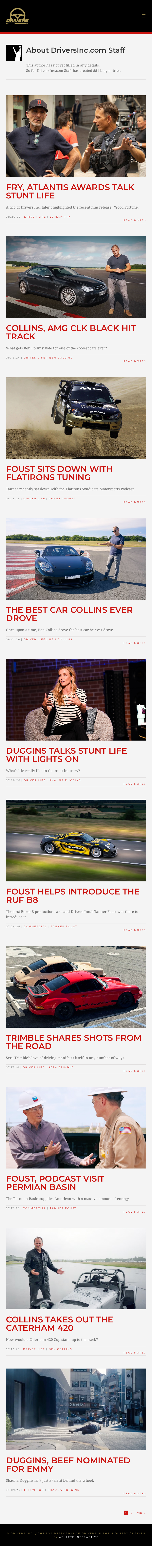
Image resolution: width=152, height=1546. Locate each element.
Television (34, 1489)
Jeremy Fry (60, 216)
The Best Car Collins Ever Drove (69, 614)
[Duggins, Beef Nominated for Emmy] (76, 1409)
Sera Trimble (61, 1067)
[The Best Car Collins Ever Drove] (76, 559)
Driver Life (35, 216)
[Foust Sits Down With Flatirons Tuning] (76, 418)
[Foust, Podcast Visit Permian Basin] (76, 1128)
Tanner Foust (62, 498)
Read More (134, 220)
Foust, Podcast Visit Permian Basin (55, 1182)
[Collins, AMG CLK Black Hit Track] (76, 277)
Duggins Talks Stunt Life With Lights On (66, 754)
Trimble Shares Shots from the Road (74, 1042)
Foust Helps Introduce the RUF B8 (73, 895)
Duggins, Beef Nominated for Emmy (68, 1464)
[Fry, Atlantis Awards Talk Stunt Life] (76, 136)
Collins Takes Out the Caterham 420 (59, 1323)
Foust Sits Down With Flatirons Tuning (59, 473)
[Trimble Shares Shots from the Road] (76, 987)
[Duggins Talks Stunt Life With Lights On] (76, 700)
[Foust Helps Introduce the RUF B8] (76, 840)
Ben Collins (60, 357)
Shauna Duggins (65, 780)
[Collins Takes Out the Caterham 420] (76, 1268)
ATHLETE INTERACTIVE (79, 1537)
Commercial (35, 926)
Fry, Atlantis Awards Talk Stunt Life (70, 191)
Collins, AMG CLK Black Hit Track (71, 332)
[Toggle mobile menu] (144, 16)
